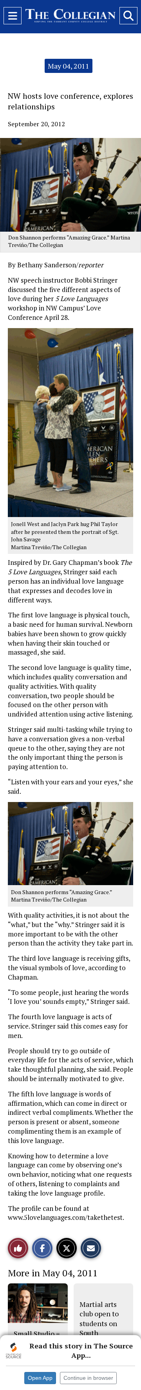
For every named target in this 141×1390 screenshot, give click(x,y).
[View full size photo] (70, 422)
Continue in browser (88, 1378)
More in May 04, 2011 (53, 1273)
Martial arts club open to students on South (99, 1318)
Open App (40, 1378)
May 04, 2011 (68, 66)
